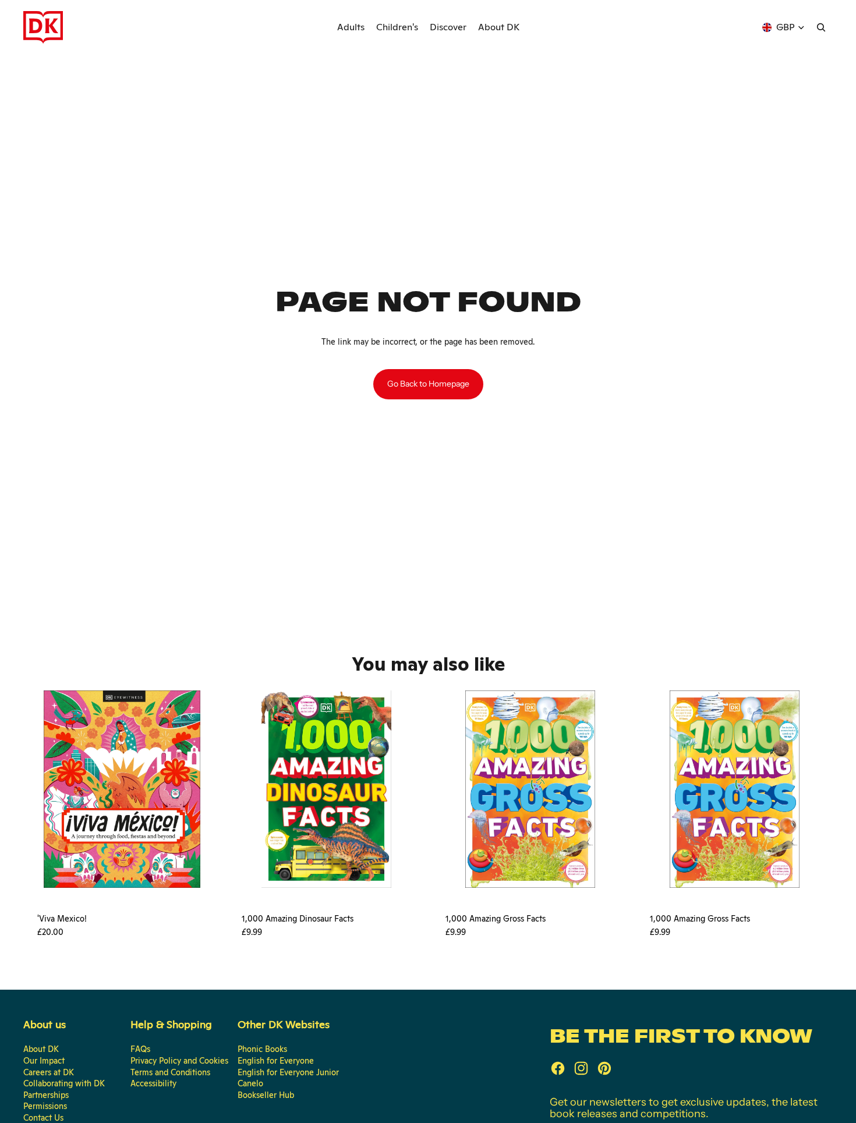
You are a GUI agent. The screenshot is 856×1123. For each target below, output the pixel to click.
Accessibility (153, 1083)
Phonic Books (262, 1049)
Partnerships (46, 1095)
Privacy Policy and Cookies (179, 1060)
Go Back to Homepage (428, 383)
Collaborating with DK (64, 1083)
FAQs (140, 1049)
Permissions (45, 1106)
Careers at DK (48, 1072)
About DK (41, 1049)
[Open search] (821, 27)
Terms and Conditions (170, 1072)
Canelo (250, 1083)
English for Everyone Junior (288, 1072)
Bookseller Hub (266, 1095)
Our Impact (44, 1060)
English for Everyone (276, 1060)
